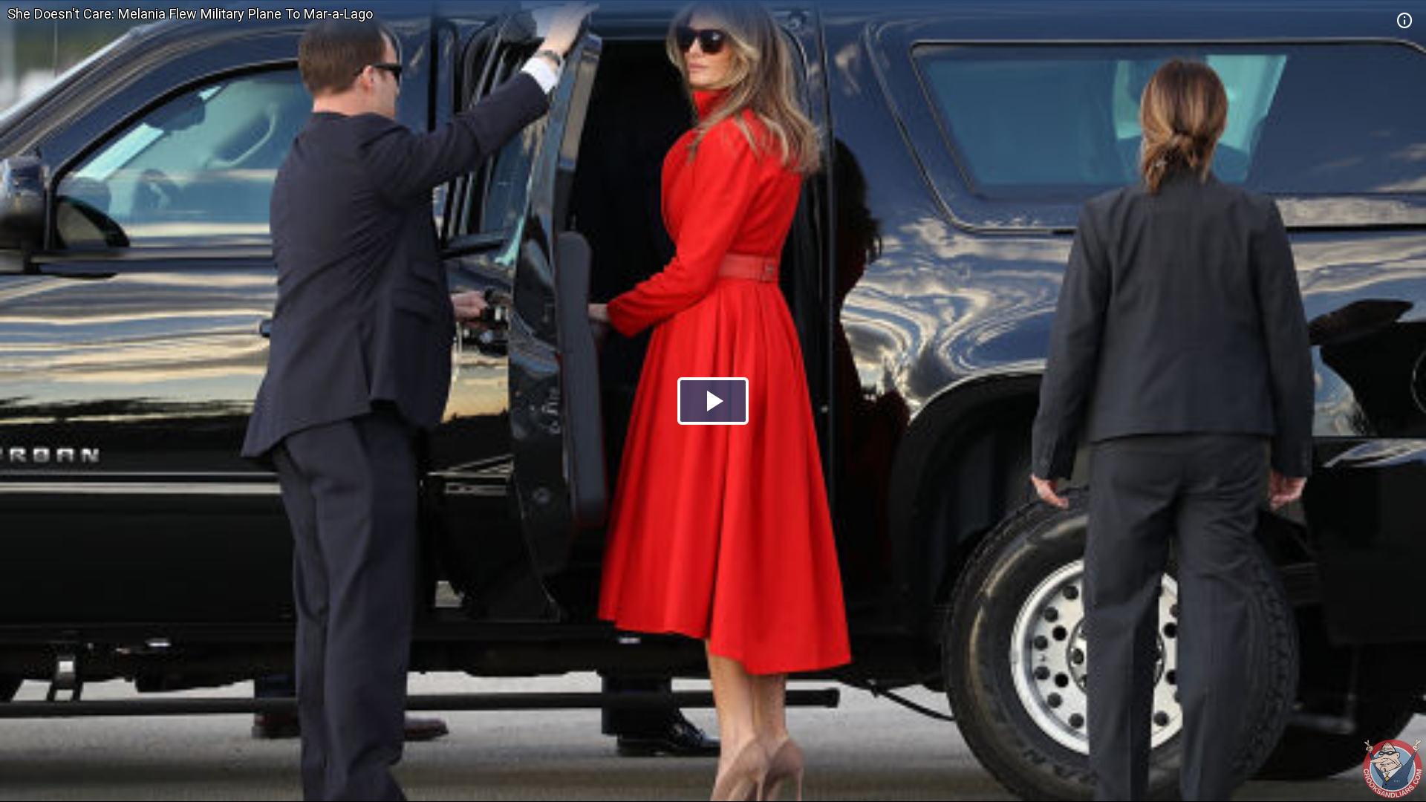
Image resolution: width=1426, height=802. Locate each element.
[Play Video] (713, 401)
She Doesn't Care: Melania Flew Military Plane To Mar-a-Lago (190, 14)
